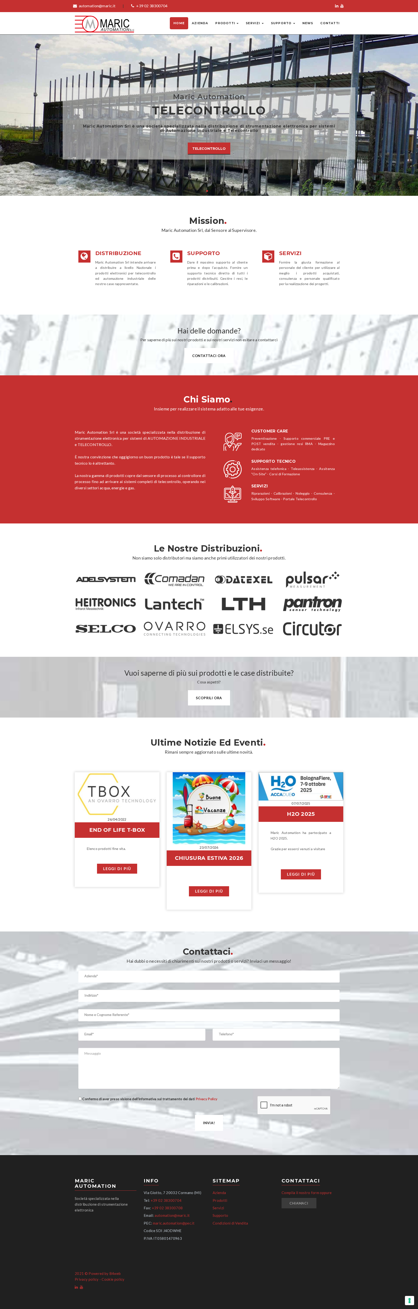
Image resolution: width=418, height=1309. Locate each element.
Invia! (209, 1123)
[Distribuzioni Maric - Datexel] (243, 579)
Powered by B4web (105, 1273)
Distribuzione (118, 253)
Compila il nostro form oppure (307, 1192)
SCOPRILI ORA (209, 698)
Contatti (330, 23)
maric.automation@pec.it (173, 1223)
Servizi (253, 23)
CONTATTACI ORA (209, 356)
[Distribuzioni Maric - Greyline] (312, 579)
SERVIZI (290, 253)
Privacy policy (86, 1279)
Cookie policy (113, 1279)
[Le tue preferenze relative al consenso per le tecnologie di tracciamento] (409, 1300)
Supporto (282, 23)
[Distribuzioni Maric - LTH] (243, 604)
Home (179, 23)
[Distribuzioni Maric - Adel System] (105, 579)
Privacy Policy (206, 1099)
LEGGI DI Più (117, 868)
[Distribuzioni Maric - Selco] (105, 628)
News (307, 23)
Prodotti (225, 23)
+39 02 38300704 (151, 5)
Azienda (200, 23)
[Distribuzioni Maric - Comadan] (174, 579)
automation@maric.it (96, 5)
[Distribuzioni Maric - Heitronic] (105, 604)
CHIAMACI (299, 1203)
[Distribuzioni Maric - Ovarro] (174, 628)
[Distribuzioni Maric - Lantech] (174, 604)
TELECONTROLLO (209, 148)
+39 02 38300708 (167, 1208)
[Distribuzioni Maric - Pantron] (312, 604)
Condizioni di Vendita (230, 1223)
